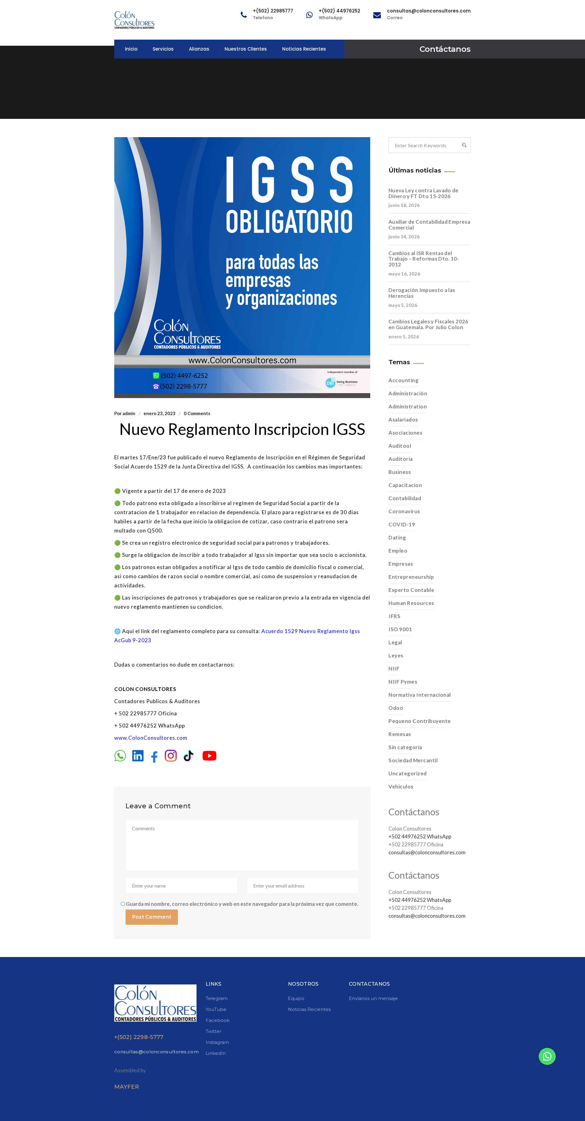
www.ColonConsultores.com (150, 738)
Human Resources (411, 603)
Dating (397, 537)
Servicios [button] (163, 49)
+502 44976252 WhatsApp (419, 836)
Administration (407, 406)
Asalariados (403, 419)
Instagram (217, 1042)
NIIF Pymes (402, 681)
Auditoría (400, 459)
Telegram (217, 998)
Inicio (131, 49)
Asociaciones (405, 432)
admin (128, 413)
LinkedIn (216, 1053)
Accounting (403, 380)
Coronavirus (404, 511)
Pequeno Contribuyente (419, 721)
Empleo (397, 550)
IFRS (394, 616)
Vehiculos (400, 786)
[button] (547, 1056)
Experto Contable (411, 590)
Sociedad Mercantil (413, 760)
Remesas (399, 734)
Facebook (217, 1020)
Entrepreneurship (411, 577)
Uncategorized (407, 773)
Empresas (400, 563)
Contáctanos (445, 49)
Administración (407, 393)
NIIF (393, 668)
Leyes (395, 655)
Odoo (395, 708)
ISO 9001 (400, 629)
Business (399, 472)
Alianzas (199, 49)
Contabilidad (404, 498)
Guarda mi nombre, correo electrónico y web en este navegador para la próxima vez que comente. (242, 904)
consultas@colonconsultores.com (427, 852)
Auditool (399, 446)
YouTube (216, 1009)
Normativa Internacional (419, 695)
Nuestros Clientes (246, 49)
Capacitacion (405, 485)
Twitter (214, 1031)
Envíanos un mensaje (373, 998)
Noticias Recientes (304, 49)
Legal (395, 642)
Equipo (296, 998)
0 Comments (197, 413)
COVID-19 (401, 524)
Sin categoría (405, 747)
